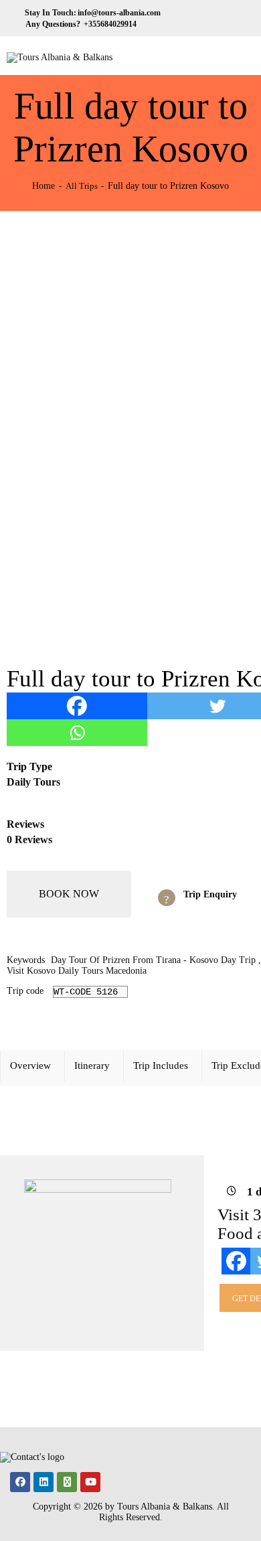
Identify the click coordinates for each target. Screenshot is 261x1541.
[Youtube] (90, 1482)
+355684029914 (109, 24)
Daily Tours (33, 782)
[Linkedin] (43, 1482)
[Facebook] (77, 705)
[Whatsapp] (77, 732)
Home (43, 185)
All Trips (82, 186)
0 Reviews (29, 839)
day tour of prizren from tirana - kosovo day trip (153, 960)
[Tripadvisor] (67, 1482)
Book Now (69, 893)
